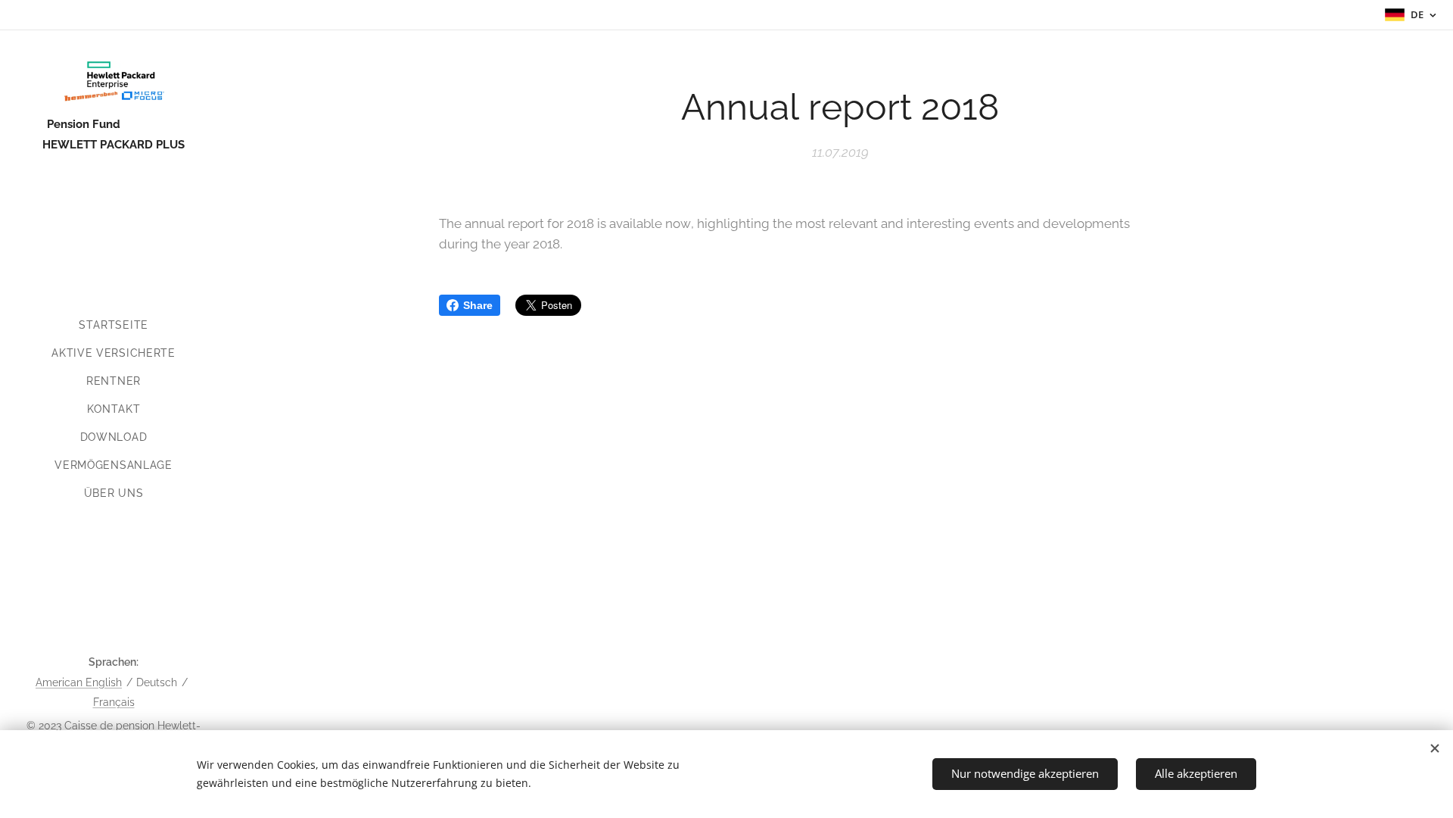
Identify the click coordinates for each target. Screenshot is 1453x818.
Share (478, 305)
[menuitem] (113, 325)
